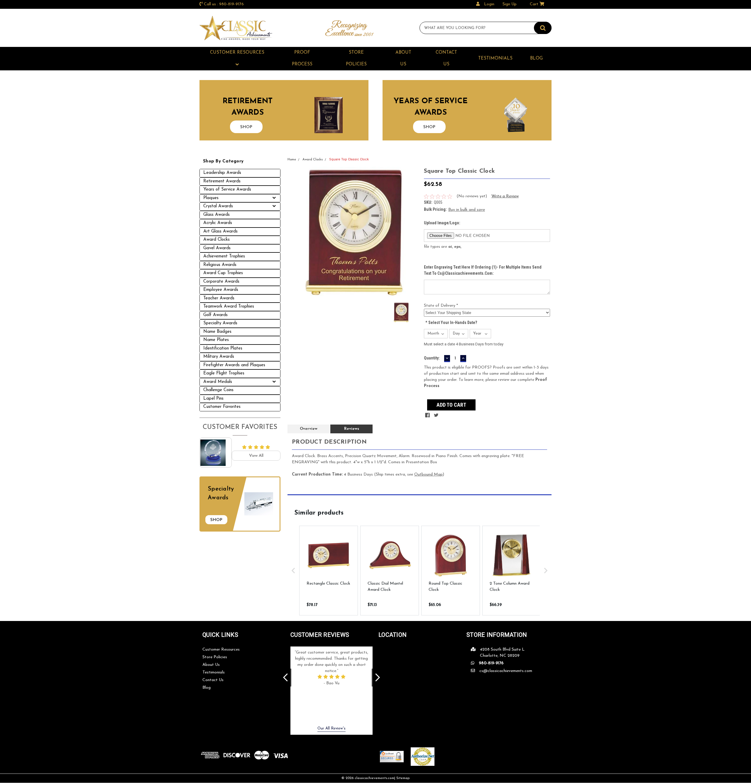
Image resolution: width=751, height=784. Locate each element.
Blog (536, 58)
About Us (403, 58)
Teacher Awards (218, 298)
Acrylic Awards (217, 223)
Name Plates (216, 340)
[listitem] (328, 570)
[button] (293, 571)
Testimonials (495, 58)
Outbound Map (428, 474)
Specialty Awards (220, 323)
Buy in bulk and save (466, 210)
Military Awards (218, 356)
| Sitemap (402, 778)
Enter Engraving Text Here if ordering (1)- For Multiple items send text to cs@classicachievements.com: (483, 270)
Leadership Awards (222, 173)
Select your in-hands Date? (451, 322)
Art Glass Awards (220, 231)
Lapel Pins (213, 398)
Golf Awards (215, 315)
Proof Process (302, 58)
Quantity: (432, 358)
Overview (308, 429)
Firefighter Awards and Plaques (234, 365)
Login (489, 4)
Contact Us (446, 58)
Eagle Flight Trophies (223, 373)
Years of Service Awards (227, 189)
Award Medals (217, 382)
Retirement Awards (222, 181)
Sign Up (510, 4)
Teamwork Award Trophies (228, 306)
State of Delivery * (441, 305)
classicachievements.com (374, 778)
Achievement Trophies (224, 256)
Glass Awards (216, 215)
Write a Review (505, 196)
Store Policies (356, 58)
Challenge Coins (218, 390)
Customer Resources (237, 52)
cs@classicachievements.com (505, 671)
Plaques (211, 198)
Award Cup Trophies (223, 273)
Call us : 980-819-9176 (224, 4)
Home (291, 159)
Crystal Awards (218, 206)
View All (256, 456)
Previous (285, 678)
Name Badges (217, 332)
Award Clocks (216, 239)
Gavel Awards (217, 248)
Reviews (351, 429)
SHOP (246, 127)
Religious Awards (219, 265)
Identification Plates (222, 348)
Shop (216, 520)
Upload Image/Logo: (442, 222)
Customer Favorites (222, 407)
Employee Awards (220, 290)
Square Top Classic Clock (349, 159)
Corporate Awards (221, 281)
